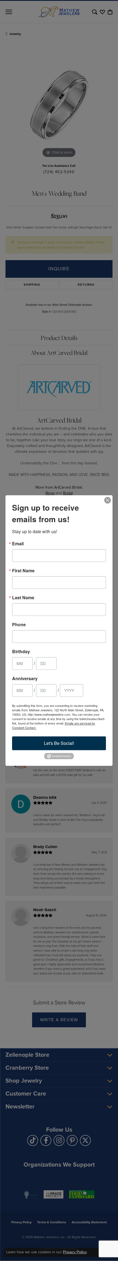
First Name (23, 570)
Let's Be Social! (59, 743)
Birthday (21, 651)
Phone (19, 624)
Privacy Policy (75, 1252)
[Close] (107, 500)
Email (18, 543)
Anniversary (25, 678)
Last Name (23, 597)
